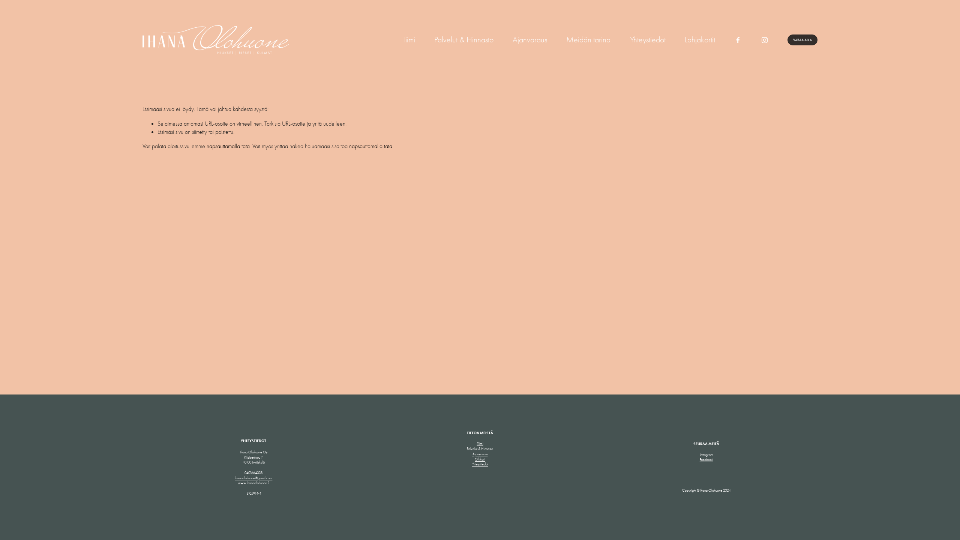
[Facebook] (738, 40)
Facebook (706, 460)
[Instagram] (764, 40)
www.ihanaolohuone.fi (253, 483)
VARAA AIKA (802, 40)
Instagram (706, 455)
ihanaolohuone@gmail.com (253, 478)
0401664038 (253, 473)
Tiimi (408, 40)
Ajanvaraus (530, 40)
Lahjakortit (700, 40)
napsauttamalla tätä (228, 146)
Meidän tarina (588, 40)
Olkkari (480, 459)
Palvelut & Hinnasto (464, 40)
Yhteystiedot (648, 40)
